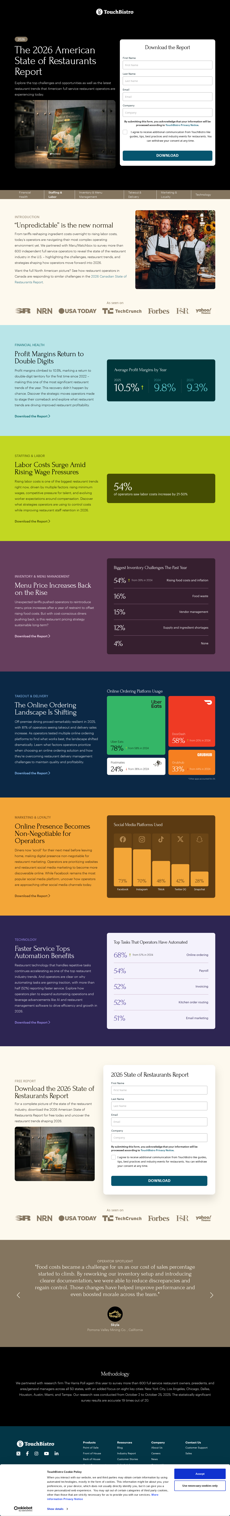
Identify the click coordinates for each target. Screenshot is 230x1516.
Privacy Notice (73, 1499)
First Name (129, 57)
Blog (120, 1447)
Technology (203, 194)
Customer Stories (127, 1459)
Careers (155, 1453)
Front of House (92, 1453)
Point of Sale (90, 1447)
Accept (200, 1473)
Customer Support (196, 1447)
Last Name (129, 73)
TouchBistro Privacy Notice (181, 125)
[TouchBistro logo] (36, 1443)
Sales (188, 1453)
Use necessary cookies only (200, 1485)
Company (129, 105)
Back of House (91, 1459)
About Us (156, 1447)
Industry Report (126, 1453)
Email (126, 89)
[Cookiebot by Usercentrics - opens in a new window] (23, 1509)
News (154, 1459)
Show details (55, 1508)
